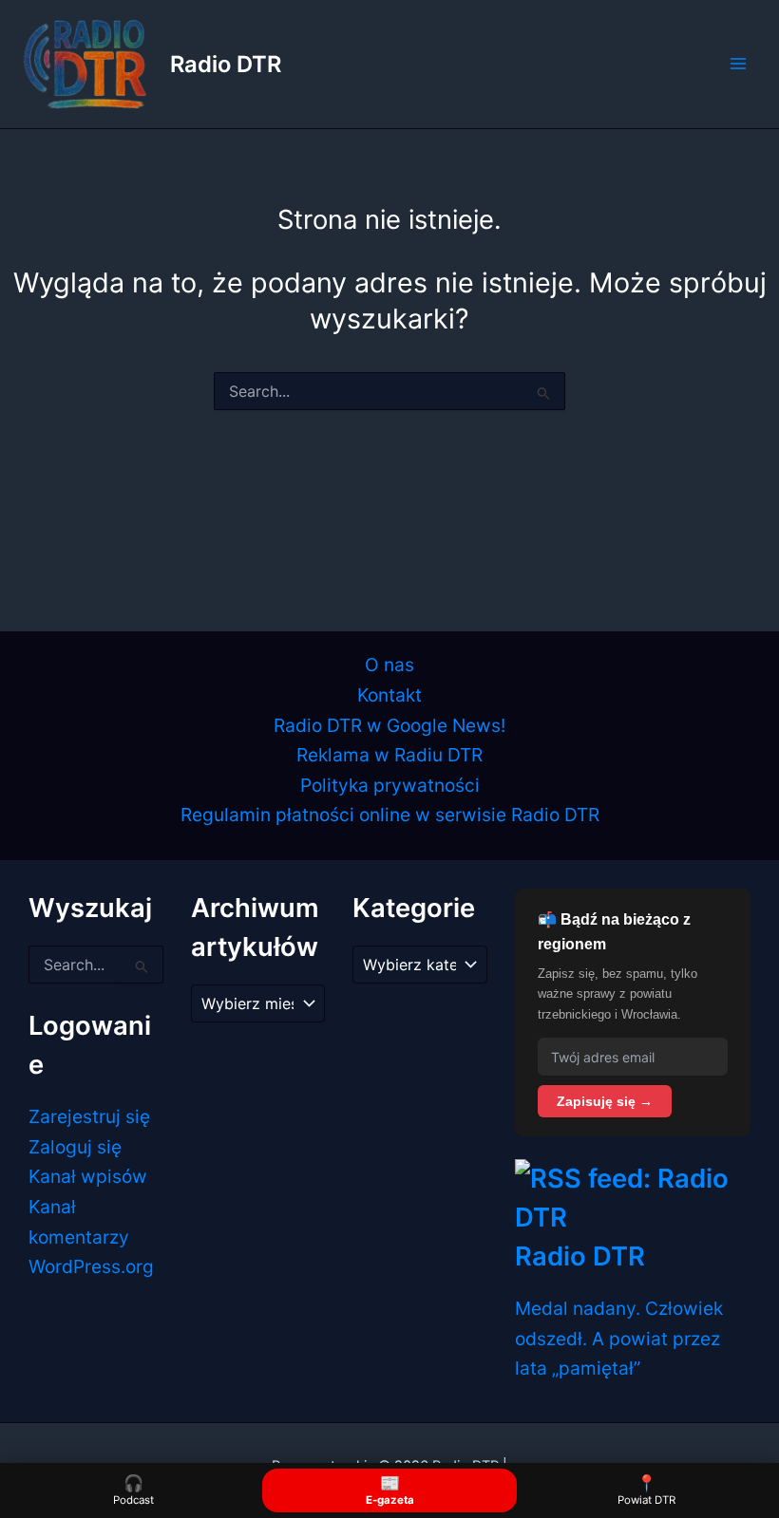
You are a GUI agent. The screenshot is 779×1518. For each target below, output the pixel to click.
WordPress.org (91, 1266)
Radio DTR (225, 64)
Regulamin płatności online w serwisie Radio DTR (389, 814)
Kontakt (389, 695)
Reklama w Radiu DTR (389, 754)
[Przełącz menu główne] (737, 64)
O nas (389, 664)
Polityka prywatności (390, 785)
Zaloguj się (75, 1146)
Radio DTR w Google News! (389, 725)
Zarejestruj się (89, 1116)
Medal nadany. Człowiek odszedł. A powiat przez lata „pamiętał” (619, 1338)
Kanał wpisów (87, 1176)
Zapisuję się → (605, 1101)
